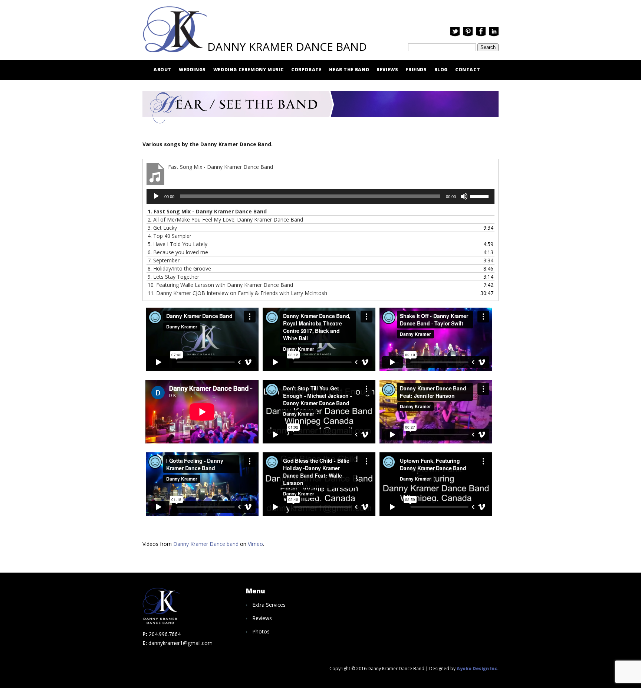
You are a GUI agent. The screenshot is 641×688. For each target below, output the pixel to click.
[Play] (156, 196)
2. (225, 219)
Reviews (387, 69)
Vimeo (255, 543)
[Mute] (464, 196)
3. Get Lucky (162, 227)
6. (178, 252)
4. (169, 235)
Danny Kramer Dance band (206, 543)
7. (164, 260)
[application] (320, 196)
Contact (467, 69)
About (162, 69)
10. (220, 284)
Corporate (306, 69)
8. (179, 268)
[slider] (480, 195)
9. (173, 276)
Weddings (192, 69)
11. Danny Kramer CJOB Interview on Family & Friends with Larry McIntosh (237, 293)
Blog (441, 69)
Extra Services (269, 604)
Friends (416, 69)
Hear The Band (349, 69)
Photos (261, 631)
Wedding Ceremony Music (248, 69)
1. (207, 211)
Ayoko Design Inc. (478, 668)
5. (177, 244)
